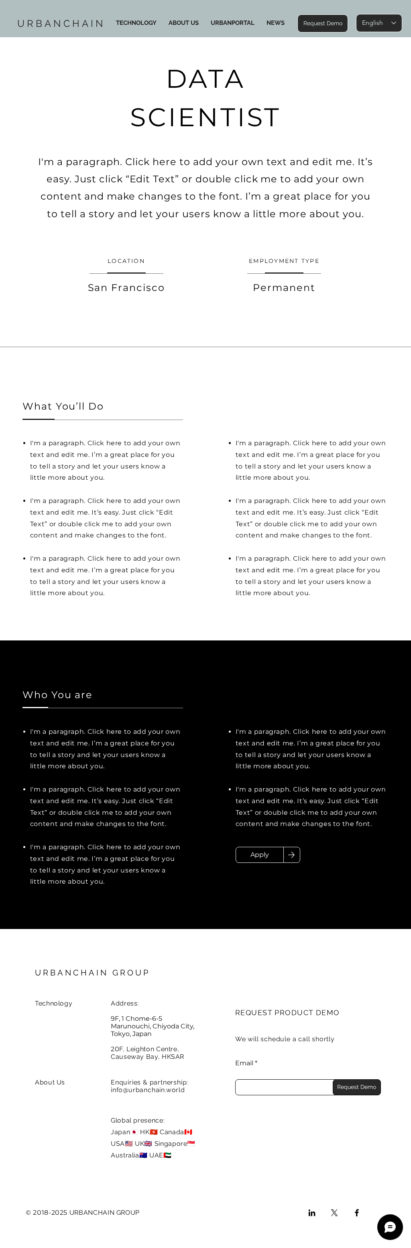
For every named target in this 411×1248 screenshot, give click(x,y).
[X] (334, 1213)
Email (244, 1063)
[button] (322, 23)
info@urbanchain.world (148, 1090)
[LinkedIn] (312, 1213)
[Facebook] (357, 1213)
